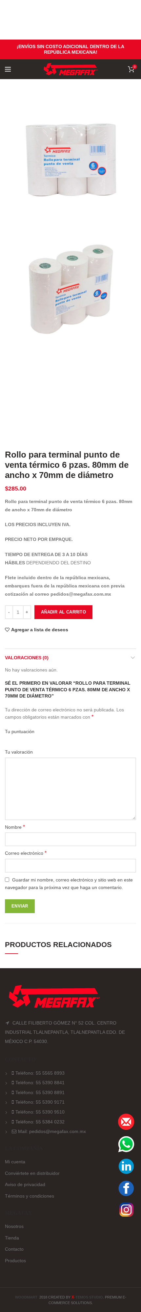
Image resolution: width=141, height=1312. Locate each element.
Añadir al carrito (63, 612)
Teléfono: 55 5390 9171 (40, 1102)
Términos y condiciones (29, 1196)
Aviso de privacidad (25, 1184)
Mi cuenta (15, 1161)
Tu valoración (19, 752)
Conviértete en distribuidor (32, 1173)
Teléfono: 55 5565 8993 (40, 1073)
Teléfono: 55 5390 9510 (40, 1112)
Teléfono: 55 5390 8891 (40, 1092)
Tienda (12, 1237)
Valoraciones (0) (27, 657)
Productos (15, 1260)
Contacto (14, 1249)
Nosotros (14, 1226)
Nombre (15, 827)
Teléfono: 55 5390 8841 (40, 1082)
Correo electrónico (26, 853)
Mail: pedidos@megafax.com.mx (52, 1131)
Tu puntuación (20, 731)
